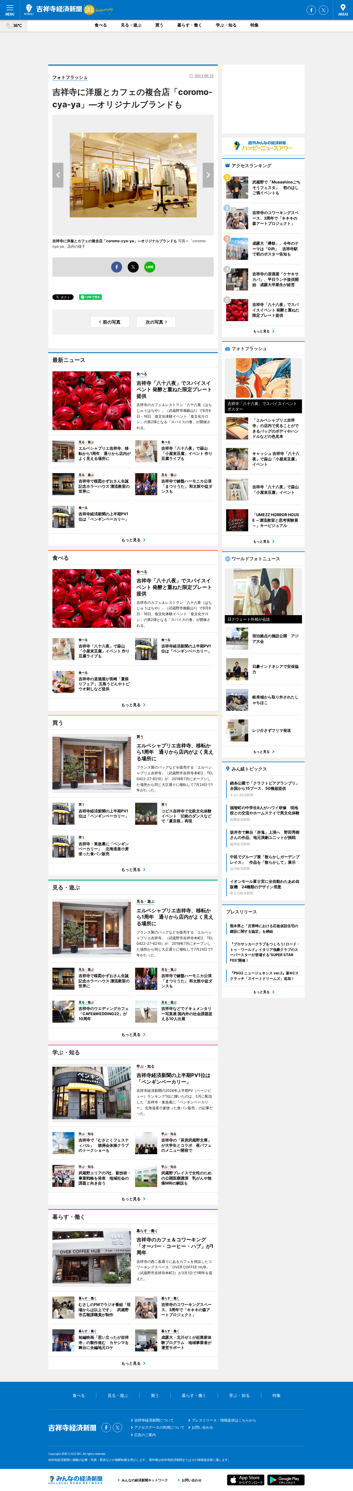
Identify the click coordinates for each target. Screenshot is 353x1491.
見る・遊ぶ (131, 25)
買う (159, 25)
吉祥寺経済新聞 (53, 9)
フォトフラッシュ (70, 77)
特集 (254, 25)
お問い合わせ (202, 1427)
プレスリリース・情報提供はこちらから (224, 1420)
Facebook (311, 10)
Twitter (323, 10)
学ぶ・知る (226, 25)
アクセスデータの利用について (159, 1427)
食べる (101, 25)
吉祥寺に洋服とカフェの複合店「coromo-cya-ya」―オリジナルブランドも (114, 241)
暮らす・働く (189, 25)
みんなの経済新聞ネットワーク (75, 1480)
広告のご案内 (145, 1435)
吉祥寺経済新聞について (154, 1420)
